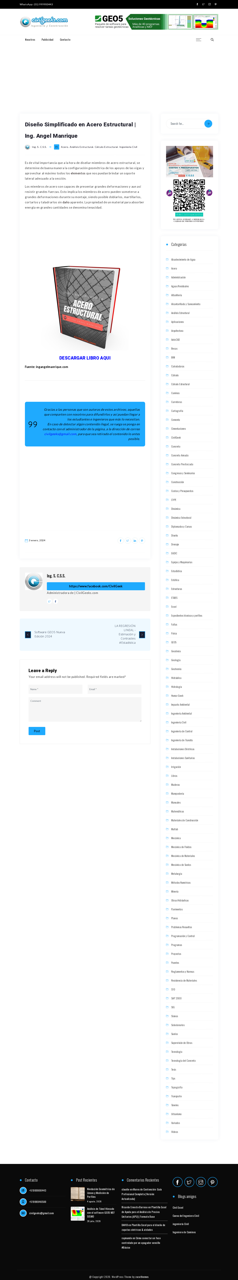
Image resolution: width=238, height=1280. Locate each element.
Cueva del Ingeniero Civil (186, 1216)
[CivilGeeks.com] (44, 22)
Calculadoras (177, 366)
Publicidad (47, 39)
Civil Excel (178, 1207)
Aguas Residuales (180, 286)
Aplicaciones (177, 322)
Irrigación (176, 767)
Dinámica (175, 508)
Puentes (175, 962)
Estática (175, 580)
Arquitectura (177, 330)
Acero (64, 146)
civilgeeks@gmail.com (41, 1213)
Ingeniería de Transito (182, 740)
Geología (176, 660)
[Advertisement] (119, 70)
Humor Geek (177, 695)
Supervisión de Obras (181, 1043)
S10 (173, 989)
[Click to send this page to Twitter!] (128, 541)
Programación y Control (183, 936)
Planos (174, 918)
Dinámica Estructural (181, 517)
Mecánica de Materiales (183, 856)
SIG (173, 1007)
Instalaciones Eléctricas (182, 749)
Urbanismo (176, 1114)
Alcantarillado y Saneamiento (185, 304)
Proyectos (176, 954)
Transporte (176, 1096)
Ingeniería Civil (128, 146)
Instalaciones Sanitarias (183, 758)
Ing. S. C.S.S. (56, 575)
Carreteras (176, 402)
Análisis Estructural (81, 146)
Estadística (176, 571)
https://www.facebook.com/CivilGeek (96, 586)
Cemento (175, 419)
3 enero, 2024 (37, 540)
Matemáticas (177, 811)
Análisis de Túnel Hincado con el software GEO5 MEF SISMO (101, 1212)
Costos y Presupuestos (182, 491)
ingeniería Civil (181, 1224)
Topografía (176, 1087)
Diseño (174, 535)
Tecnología (176, 1051)
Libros (174, 776)
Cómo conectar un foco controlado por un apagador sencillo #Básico (141, 1242)
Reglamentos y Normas (182, 971)
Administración (178, 277)
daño (66, 202)
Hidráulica (176, 678)
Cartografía (177, 411)
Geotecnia (176, 669)
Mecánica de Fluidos (181, 847)
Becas (174, 348)
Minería (175, 891)
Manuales (176, 802)
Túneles (175, 1105)
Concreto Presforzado (182, 464)
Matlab (174, 829)
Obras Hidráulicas (180, 900)
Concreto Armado (180, 455)
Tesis (173, 1069)
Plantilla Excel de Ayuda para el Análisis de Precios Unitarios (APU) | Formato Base (144, 1211)
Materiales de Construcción (184, 820)
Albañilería (176, 295)
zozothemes (142, 1277)
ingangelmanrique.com (52, 367)
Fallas (174, 624)
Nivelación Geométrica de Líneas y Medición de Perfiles (101, 1192)
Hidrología (176, 687)
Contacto (65, 39)
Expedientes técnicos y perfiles (186, 615)
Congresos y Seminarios (183, 473)
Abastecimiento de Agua (183, 259)
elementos (78, 173)
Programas (176, 945)
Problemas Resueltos (181, 927)
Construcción (177, 482)
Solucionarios (178, 1025)
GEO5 (174, 642)
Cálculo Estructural (106, 146)
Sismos (174, 1016)
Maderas (175, 784)
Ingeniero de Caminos (184, 1232)
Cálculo (175, 375)
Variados (175, 1123)
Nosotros (30, 39)
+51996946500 (37, 1202)
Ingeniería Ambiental (181, 713)
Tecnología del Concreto (183, 1060)
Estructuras (176, 589)
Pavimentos (177, 909)
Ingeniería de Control (181, 731)
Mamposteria (177, 793)
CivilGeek (176, 437)
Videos (174, 1132)
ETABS (174, 598)
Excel (173, 606)
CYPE (173, 500)
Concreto (175, 446)
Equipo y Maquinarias (181, 562)
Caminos (175, 393)
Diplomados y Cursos (181, 526)
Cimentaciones (178, 428)
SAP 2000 (176, 998)
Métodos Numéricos (181, 882)
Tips (173, 1078)
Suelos (174, 1034)
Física (174, 633)
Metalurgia (176, 873)
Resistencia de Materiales (184, 980)
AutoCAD (175, 339)
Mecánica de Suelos (181, 865)
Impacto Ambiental (180, 704)
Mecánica (176, 838)
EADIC (174, 553)
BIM (173, 357)
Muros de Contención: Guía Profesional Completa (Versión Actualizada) (142, 1194)
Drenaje (175, 544)
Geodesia (176, 651)
